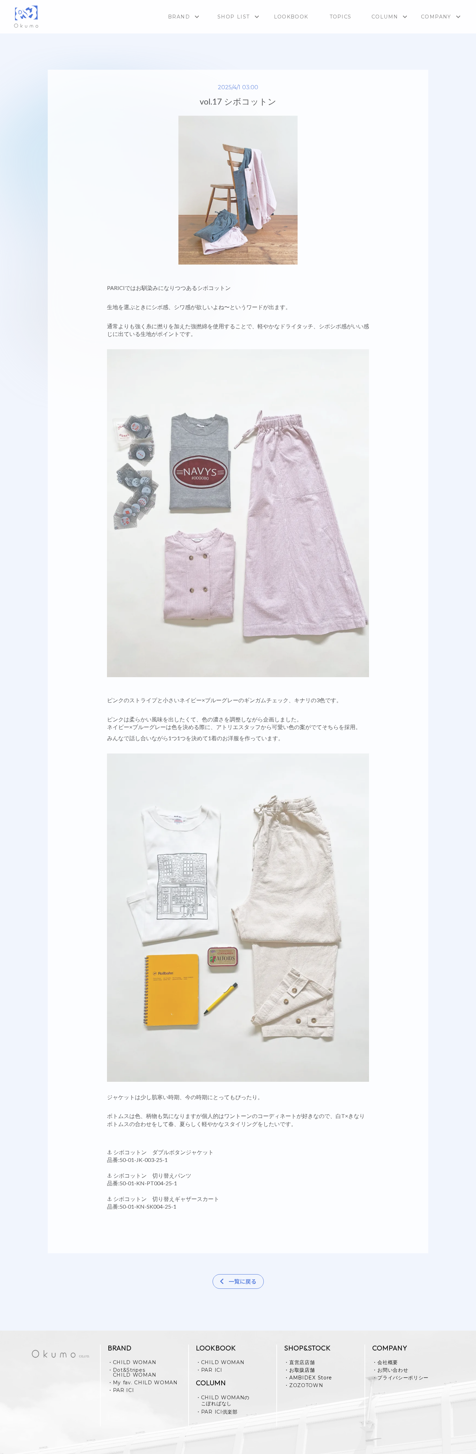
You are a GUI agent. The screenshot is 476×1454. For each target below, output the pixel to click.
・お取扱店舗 (299, 1370)
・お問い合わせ (390, 1370)
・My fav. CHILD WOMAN (143, 1382)
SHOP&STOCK (307, 1348)
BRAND (179, 16)
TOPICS (341, 17)
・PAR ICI (121, 1390)
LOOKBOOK (291, 17)
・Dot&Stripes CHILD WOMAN (132, 1372)
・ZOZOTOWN (303, 1385)
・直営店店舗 (299, 1362)
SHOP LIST (233, 16)
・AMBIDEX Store (308, 1377)
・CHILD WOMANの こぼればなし (222, 1401)
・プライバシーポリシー (400, 1377)
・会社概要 (385, 1362)
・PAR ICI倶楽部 (217, 1411)
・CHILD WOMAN (132, 1362)
